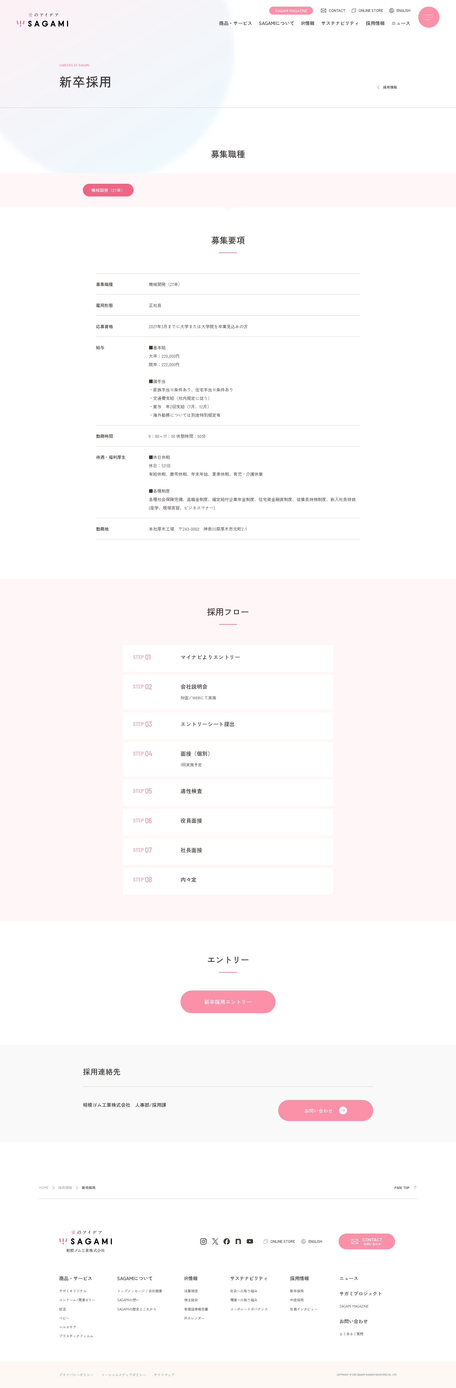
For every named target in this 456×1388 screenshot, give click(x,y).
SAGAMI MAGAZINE (291, 10)
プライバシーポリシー (76, 1374)
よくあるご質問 (351, 1333)
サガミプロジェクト (360, 1293)
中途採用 (297, 1299)
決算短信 (191, 1290)
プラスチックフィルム (76, 1335)
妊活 (62, 1309)
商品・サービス (235, 23)
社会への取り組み (244, 1290)
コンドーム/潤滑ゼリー (77, 1299)
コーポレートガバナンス (249, 1309)
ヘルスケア (67, 1326)
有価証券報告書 (196, 1309)
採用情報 (375, 23)
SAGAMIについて (276, 23)
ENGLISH (403, 10)
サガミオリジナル (73, 1290)
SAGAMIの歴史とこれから (136, 1309)
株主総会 (191, 1299)
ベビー (64, 1318)
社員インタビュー (303, 1309)
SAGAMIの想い (128, 1299)
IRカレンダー (194, 1318)
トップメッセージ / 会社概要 (139, 1290)
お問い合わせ (318, 1110)
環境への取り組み (244, 1299)
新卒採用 (297, 1290)
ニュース (400, 23)
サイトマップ (164, 1374)
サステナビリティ (340, 23)
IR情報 (308, 23)
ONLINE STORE (371, 10)
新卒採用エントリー (228, 1002)
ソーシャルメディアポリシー (123, 1374)
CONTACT (337, 10)
